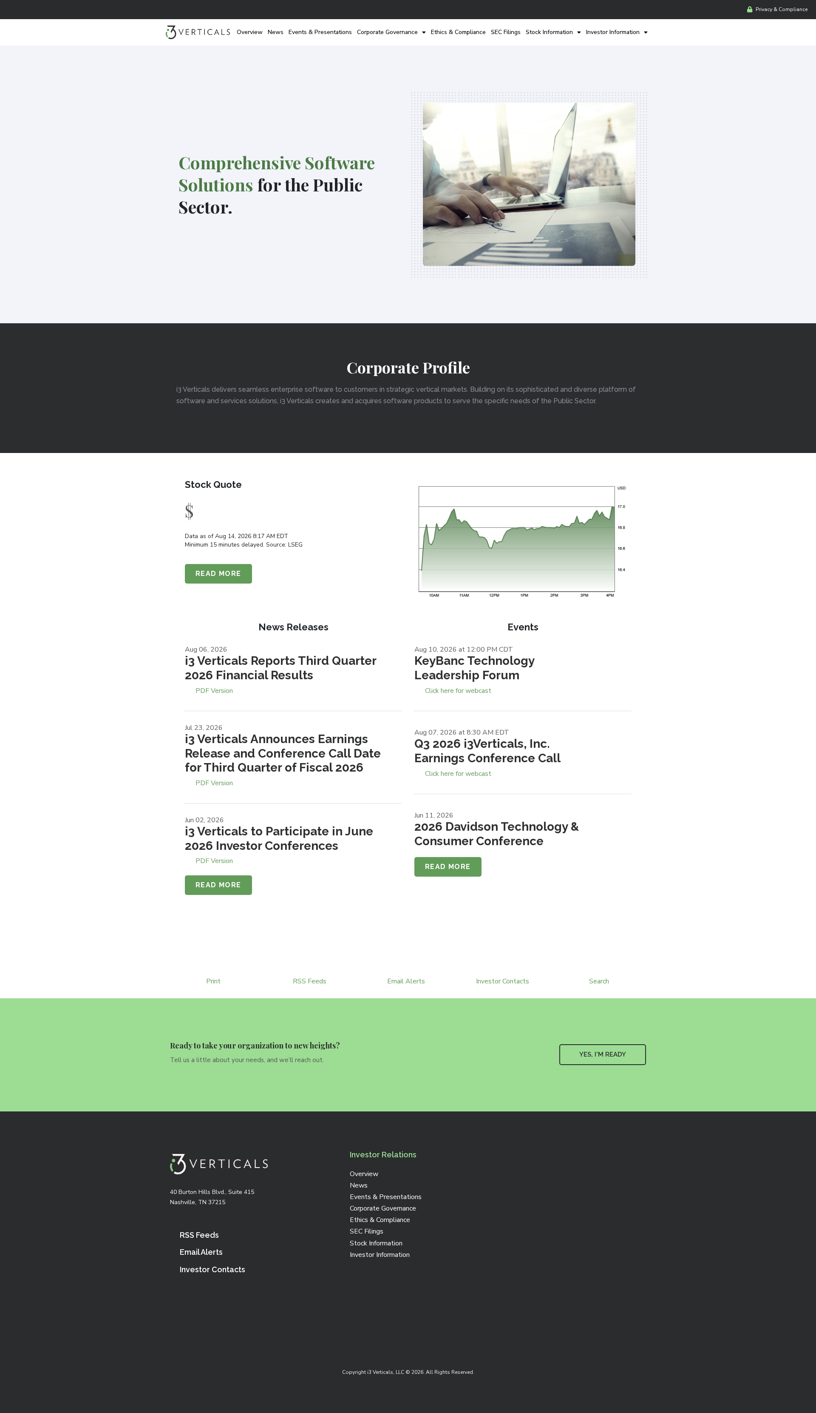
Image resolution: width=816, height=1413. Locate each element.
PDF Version (214, 690)
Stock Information (549, 32)
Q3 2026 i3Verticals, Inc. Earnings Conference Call (487, 751)
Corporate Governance (387, 32)
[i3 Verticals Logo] (198, 32)
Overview (250, 32)
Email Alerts (406, 981)
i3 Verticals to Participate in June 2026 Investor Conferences (279, 838)
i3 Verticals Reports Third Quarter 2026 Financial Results (280, 668)
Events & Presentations (320, 32)
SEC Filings (506, 32)
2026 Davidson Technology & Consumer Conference (496, 834)
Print (213, 981)
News (275, 32)
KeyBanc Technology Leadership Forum (474, 668)
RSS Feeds (309, 981)
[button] (602, 1054)
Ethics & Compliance (458, 32)
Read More (218, 574)
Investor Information (613, 32)
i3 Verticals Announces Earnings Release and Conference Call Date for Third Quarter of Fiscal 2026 (283, 753)
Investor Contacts (502, 981)
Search (599, 981)
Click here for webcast (458, 690)
